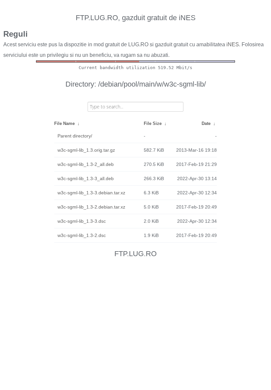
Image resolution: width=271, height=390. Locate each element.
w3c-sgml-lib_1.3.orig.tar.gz (86, 150)
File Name (64, 123)
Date (206, 123)
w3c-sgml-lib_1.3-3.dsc (82, 221)
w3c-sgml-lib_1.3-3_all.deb (86, 178)
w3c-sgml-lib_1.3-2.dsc (82, 235)
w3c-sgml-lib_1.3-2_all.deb (86, 164)
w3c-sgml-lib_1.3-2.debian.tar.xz (91, 207)
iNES (232, 44)
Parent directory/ (75, 135)
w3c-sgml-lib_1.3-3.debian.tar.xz (91, 192)
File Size (153, 123)
